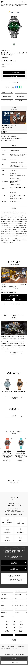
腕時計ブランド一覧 (12, 4)
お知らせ (2, 601)
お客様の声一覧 (4, 612)
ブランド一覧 (3, 609)
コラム (16, 598)
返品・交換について (4, 598)
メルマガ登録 (15, 648)
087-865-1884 (15, 580)
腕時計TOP (6, 4)
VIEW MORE (22, 284)
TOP (2, 4)
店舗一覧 (2, 605)
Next (26, 383)
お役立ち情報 (17, 591)
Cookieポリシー (21, 646)
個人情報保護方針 (11, 646)
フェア (16, 609)
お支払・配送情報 (18, 594)
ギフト (16, 601)
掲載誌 (2, 616)
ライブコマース (17, 612)
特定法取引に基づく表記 (5, 648)
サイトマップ (21, 648)
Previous (1, 383)
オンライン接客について (14, 82)
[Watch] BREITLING (20, 4)
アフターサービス (4, 591)
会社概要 (2, 646)
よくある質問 (3, 594)
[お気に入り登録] (11, 439)
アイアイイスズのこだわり (19, 605)
